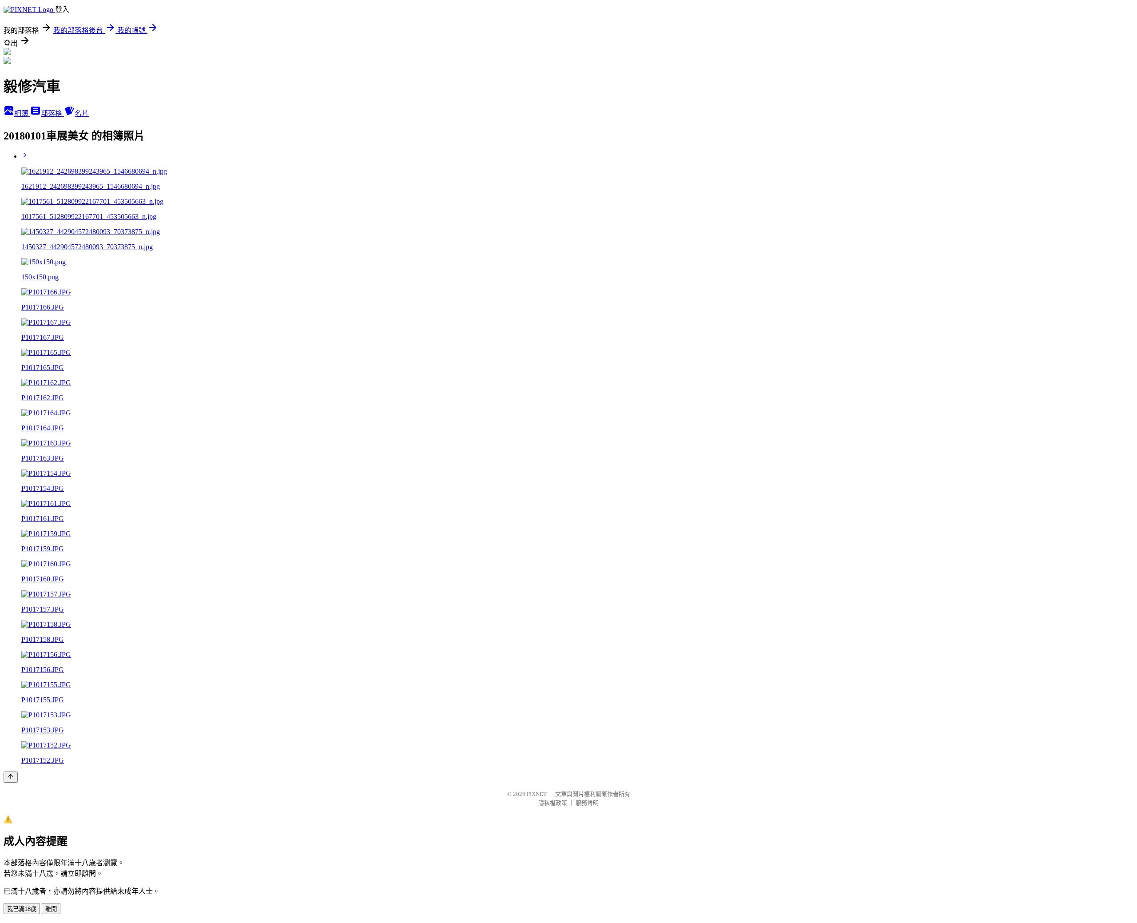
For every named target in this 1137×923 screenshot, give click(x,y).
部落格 (52, 113)
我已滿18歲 (21, 909)
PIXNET (537, 794)
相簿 (22, 113)
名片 (82, 113)
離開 (51, 909)
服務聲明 (587, 803)
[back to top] (11, 777)
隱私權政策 (552, 803)
